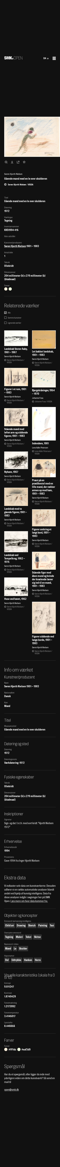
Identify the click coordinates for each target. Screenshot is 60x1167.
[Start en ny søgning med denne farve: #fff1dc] (5, 289)
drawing (21, 925)
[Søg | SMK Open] (13, 58)
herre (38, 960)
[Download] (12, 162)
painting (42, 925)
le (15, 948)
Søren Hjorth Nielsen (15, 246)
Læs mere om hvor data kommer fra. (29, 901)
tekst (28, 936)
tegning (9, 936)
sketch (32, 925)
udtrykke (16, 960)
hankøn (28, 960)
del (7, 960)
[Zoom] (6, 162)
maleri (19, 936)
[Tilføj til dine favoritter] (24, 162)
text (52, 925)
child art (9, 925)
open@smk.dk (11, 1089)
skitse (37, 936)
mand (8, 948)
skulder (23, 948)
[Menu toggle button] (54, 58)
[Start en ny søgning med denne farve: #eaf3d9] (10, 289)
